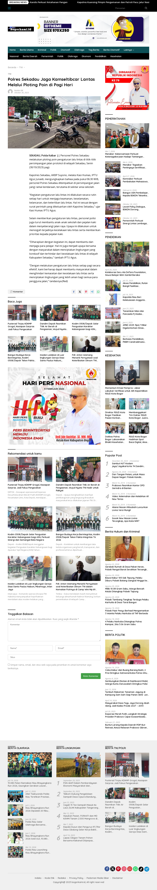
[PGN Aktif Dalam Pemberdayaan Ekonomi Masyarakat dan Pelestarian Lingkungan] (78, 764)
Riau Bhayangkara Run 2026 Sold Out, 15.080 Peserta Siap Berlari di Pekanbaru (37, 837)
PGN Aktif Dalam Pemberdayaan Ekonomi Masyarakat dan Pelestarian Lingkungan (80, 784)
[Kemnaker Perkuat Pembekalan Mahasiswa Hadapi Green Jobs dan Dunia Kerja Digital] (113, 181)
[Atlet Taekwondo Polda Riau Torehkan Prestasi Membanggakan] (15, 796)
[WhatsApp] (135, 869)
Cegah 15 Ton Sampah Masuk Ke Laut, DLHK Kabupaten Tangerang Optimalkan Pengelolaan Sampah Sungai (80, 806)
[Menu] (10, 8)
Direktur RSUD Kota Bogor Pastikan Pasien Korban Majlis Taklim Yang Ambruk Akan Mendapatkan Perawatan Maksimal (115, 415)
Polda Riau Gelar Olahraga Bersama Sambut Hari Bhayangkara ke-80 (35, 823)
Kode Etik (49, 878)
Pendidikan (100, 56)
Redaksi (62, 878)
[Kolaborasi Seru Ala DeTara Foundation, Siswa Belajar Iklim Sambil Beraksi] (127, 254)
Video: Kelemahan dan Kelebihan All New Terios (130, 497)
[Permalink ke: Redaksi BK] (10, 91)
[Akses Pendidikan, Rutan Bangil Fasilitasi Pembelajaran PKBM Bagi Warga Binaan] (113, 285)
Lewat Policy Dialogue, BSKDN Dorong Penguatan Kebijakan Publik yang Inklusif (134, 208)
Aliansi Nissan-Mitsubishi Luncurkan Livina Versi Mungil (130, 508)
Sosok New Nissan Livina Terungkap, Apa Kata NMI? (125, 519)
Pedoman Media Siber (98, 878)
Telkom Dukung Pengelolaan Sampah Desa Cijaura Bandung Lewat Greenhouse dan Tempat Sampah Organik (79, 795)
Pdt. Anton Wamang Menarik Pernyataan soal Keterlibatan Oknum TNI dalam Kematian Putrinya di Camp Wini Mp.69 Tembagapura (85, 358)
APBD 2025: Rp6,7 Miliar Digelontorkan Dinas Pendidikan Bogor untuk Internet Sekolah (135, 326)
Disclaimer (117, 878)
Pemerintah (47, 56)
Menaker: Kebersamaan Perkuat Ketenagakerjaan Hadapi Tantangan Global (124, 155)
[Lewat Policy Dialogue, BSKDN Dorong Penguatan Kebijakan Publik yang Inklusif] (113, 209)
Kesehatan (116, 56)
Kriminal (42, 49)
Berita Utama (27, 49)
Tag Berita (93, 49)
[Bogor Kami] (21, 28)
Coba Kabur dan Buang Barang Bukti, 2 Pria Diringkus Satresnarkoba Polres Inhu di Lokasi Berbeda (126, 671)
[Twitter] (112, 869)
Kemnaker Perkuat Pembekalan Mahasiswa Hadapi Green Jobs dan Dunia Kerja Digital (135, 180)
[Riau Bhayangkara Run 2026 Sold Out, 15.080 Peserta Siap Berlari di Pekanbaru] (15, 838)
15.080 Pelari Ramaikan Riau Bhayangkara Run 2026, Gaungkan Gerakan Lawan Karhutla (29, 784)
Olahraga (79, 49)
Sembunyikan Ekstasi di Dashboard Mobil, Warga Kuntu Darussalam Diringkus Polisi (126, 682)
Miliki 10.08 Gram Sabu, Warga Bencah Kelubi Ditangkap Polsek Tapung (124, 590)
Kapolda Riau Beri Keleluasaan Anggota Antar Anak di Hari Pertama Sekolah (134, 298)
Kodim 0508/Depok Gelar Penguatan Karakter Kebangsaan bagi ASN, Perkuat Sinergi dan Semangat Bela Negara (85, 326)
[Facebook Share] (73, 291)
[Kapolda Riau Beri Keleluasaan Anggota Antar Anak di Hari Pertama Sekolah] (113, 299)
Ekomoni (86, 56)
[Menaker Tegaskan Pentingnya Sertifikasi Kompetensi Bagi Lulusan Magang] (113, 167)
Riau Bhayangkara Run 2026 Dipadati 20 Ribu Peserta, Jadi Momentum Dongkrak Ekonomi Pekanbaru (38, 809)
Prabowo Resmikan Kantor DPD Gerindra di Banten (128, 487)
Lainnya (128, 49)
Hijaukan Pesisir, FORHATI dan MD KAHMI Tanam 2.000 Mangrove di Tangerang (80, 817)
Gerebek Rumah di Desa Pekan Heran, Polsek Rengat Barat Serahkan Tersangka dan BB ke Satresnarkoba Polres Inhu (126, 568)
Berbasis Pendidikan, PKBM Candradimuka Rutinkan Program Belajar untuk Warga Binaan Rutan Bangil (133, 340)
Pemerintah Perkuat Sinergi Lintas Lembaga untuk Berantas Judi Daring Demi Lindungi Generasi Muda (135, 222)
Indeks (18, 8)
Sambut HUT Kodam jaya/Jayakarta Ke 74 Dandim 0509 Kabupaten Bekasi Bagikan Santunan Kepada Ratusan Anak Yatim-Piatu (129, 465)
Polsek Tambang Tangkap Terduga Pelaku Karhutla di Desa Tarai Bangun (127, 601)
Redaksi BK (18, 90)
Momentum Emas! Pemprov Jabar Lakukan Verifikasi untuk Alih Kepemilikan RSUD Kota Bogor (126, 391)
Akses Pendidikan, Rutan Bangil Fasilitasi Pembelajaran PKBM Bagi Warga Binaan (136, 284)
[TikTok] (141, 869)
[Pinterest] (118, 869)
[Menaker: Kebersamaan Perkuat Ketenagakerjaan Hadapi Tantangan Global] (127, 135)
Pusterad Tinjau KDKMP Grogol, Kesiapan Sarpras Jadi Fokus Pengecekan (21, 326)
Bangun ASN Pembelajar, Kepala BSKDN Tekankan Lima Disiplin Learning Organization (135, 194)
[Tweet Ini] (80, 291)
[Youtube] (129, 869)
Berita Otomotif (111, 49)
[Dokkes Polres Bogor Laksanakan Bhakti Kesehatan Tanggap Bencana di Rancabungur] (115, 428)
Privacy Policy (76, 878)
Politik (53, 49)
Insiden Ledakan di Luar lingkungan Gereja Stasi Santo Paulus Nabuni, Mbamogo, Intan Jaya (52, 358)
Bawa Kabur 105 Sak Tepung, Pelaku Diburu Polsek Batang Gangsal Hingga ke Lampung (126, 579)
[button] (146, 8)
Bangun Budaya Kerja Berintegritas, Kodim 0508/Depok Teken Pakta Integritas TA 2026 (21, 358)
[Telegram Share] (92, 291)
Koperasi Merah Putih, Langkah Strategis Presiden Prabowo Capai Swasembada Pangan (126, 715)
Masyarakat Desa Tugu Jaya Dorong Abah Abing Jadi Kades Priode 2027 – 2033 (127, 704)
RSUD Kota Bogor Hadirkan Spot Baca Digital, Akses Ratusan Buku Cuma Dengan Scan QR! (139, 439)
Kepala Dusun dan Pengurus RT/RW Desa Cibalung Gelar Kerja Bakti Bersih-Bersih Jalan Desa (81, 828)
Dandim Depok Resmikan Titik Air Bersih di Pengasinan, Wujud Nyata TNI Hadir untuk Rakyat (53, 326)
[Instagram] (124, 869)
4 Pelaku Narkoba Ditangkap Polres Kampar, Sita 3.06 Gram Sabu (123, 623)
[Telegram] (146, 869)
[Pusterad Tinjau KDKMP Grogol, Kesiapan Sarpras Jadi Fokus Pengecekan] (22, 313)
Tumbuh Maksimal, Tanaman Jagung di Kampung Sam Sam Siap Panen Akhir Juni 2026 (126, 693)
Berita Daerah (30, 56)
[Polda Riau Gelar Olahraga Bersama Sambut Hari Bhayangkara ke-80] (15, 824)
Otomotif (65, 49)
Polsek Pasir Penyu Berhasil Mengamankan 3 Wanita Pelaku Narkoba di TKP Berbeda (127, 612)
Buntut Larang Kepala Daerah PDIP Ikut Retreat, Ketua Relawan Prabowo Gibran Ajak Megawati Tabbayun (126, 726)
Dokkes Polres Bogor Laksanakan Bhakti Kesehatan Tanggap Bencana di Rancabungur (115, 439)
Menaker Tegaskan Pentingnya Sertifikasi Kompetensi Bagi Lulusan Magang (135, 166)
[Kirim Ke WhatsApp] (98, 291)
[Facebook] (107, 869)
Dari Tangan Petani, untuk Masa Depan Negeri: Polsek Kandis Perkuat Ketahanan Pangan (128, 476)
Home (13, 49)
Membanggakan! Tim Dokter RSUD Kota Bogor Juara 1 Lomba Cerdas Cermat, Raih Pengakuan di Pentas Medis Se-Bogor (139, 415)
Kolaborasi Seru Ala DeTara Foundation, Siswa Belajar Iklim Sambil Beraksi (125, 273)
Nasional (14, 56)
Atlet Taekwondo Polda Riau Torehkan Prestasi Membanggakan (37, 795)
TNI (9, 73)
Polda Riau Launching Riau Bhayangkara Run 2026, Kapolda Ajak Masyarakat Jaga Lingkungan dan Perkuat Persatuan (37, 851)
